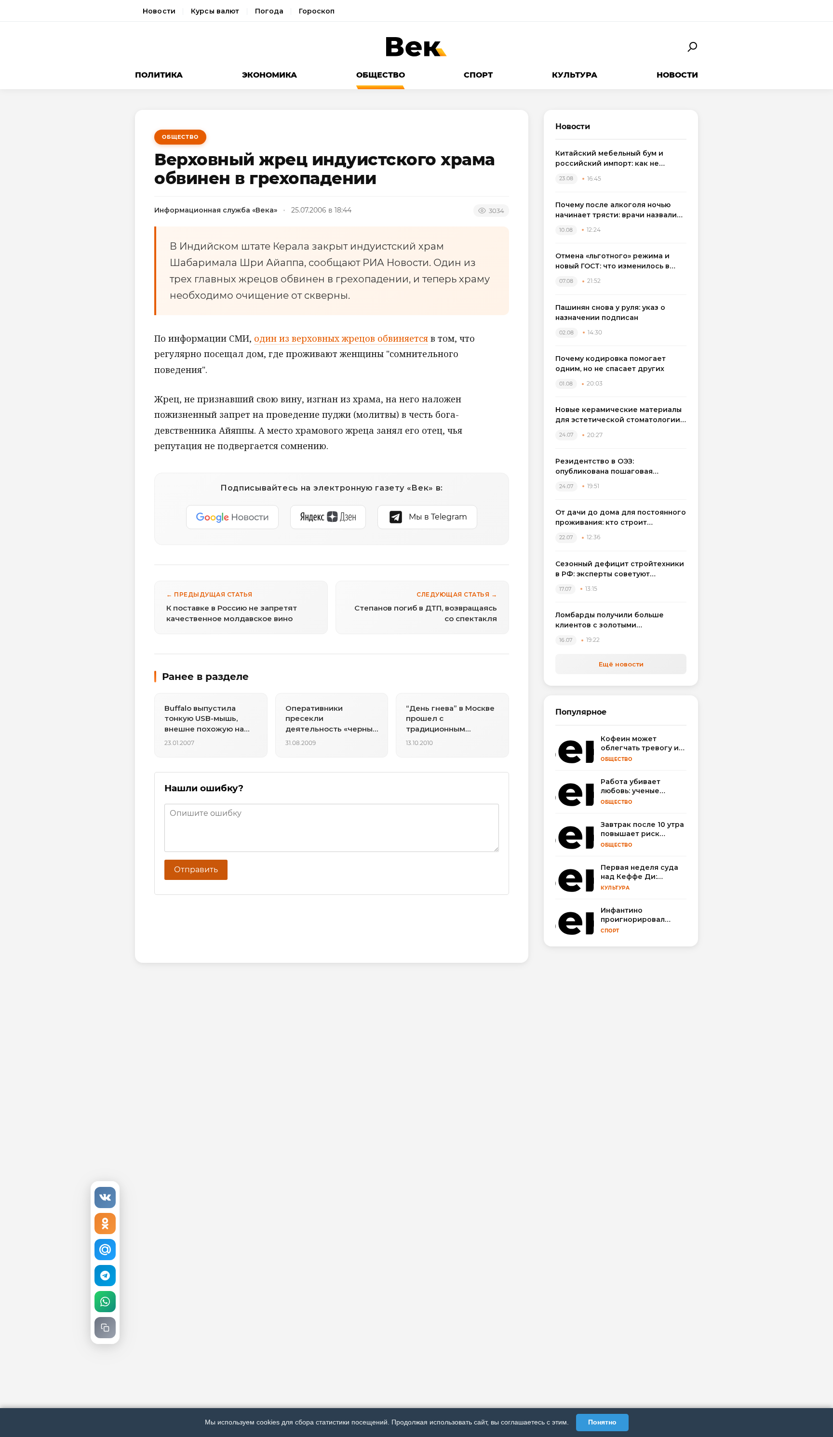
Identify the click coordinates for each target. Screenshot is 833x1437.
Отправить (196, 869)
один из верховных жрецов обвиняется (341, 338)
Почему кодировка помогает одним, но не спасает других (610, 363)
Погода (269, 11)
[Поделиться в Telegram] (105, 1275)
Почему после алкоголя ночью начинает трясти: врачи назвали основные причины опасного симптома (616, 210)
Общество (380, 75)
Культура (574, 75)
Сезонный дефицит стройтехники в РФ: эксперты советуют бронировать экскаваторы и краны (619, 569)
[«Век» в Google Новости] (232, 517)
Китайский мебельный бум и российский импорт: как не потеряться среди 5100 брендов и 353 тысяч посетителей (620, 159)
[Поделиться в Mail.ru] (105, 1249)
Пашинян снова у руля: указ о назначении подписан (610, 312)
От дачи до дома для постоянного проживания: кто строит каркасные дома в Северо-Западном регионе (620, 518)
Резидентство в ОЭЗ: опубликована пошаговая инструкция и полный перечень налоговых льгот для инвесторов (618, 467)
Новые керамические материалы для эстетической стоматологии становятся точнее (618, 415)
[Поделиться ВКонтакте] (105, 1197)
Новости (159, 11)
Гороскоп (317, 11)
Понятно (602, 1422)
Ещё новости (621, 664)
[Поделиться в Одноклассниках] (105, 1223)
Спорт (478, 75)
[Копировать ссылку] (105, 1327)
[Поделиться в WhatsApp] (105, 1301)
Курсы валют (215, 11)
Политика (159, 75)
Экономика (269, 75)
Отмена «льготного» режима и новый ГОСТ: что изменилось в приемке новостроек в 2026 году (618, 261)
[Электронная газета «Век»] (416, 47)
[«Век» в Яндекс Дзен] (328, 517)
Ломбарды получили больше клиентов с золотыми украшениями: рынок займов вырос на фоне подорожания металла (610, 620)
